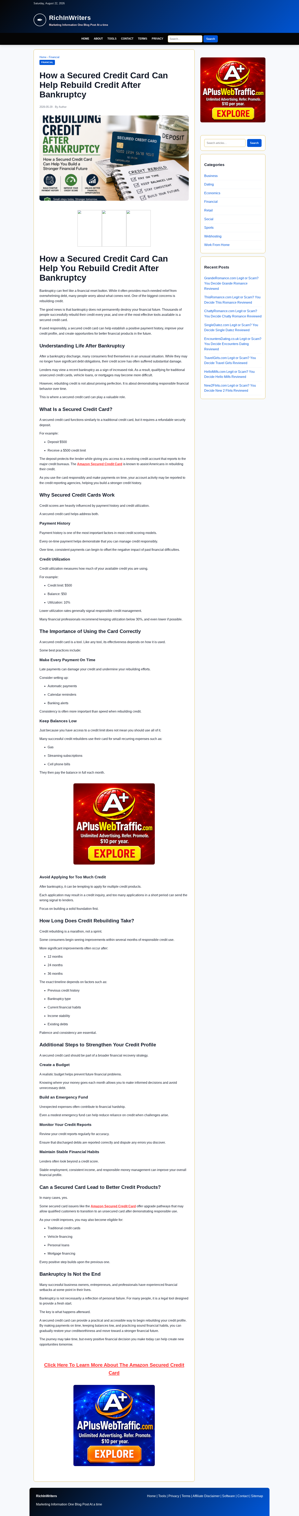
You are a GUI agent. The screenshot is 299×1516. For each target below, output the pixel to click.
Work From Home (217, 245)
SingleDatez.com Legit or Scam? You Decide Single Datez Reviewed (231, 327)
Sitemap (257, 1496)
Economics (212, 193)
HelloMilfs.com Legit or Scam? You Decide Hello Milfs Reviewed (229, 374)
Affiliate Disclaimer (206, 1496)
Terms (142, 38)
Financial (54, 57)
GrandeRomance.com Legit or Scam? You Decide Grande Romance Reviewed (231, 283)
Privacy (157, 38)
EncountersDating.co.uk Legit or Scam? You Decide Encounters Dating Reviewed (232, 344)
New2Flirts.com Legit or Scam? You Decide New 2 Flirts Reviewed (230, 388)
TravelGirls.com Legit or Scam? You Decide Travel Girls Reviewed (230, 360)
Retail (208, 210)
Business (211, 176)
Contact (127, 38)
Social (208, 219)
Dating (209, 184)
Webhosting (213, 236)
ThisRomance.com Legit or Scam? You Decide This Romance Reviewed (232, 299)
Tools (112, 38)
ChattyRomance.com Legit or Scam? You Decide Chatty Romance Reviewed (233, 313)
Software (228, 1496)
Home (85, 38)
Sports (209, 227)
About (98, 38)
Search (210, 38)
